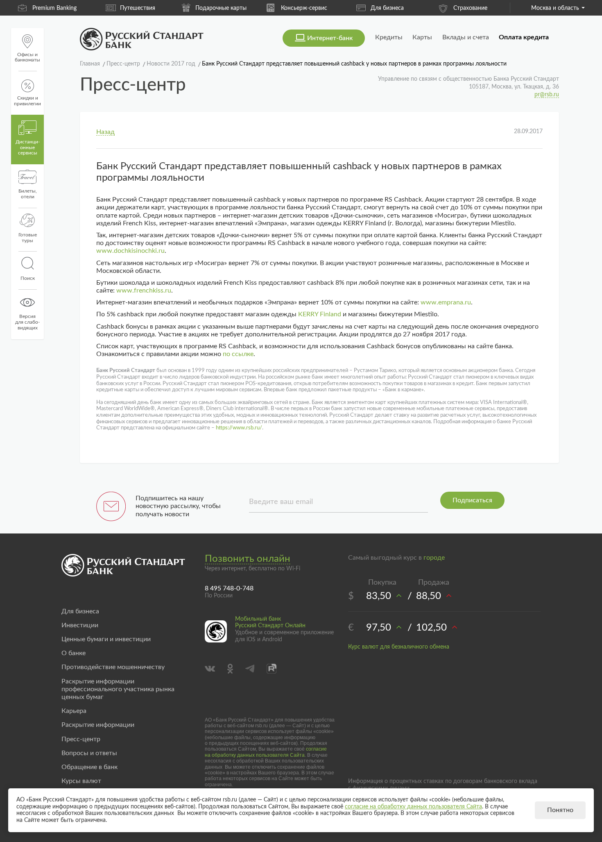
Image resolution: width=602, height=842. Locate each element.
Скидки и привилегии (27, 100)
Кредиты (389, 37)
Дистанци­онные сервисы (28, 147)
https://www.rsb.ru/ (239, 428)
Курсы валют (81, 781)
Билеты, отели (27, 193)
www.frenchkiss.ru (143, 290)
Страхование (470, 8)
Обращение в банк (89, 767)
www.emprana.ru (446, 302)
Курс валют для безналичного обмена (398, 647)
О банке (73, 653)
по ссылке (238, 354)
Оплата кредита (524, 37)
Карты (422, 37)
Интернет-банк (330, 38)
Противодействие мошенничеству (113, 667)
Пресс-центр (80, 739)
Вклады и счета (465, 37)
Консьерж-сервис (304, 8)
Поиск (27, 278)
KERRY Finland (319, 314)
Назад (105, 132)
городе (434, 557)
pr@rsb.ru (546, 95)
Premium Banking (54, 8)
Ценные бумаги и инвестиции (106, 639)
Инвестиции (79, 625)
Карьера (73, 711)
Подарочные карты (221, 8)
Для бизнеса (387, 8)
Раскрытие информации (97, 725)
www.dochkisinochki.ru (130, 250)
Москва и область (555, 8)
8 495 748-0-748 (229, 588)
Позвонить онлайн (247, 559)
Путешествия (137, 8)
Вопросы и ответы (89, 753)
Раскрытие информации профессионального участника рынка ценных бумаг (117, 689)
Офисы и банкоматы (27, 57)
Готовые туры (27, 237)
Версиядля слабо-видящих (27, 322)
